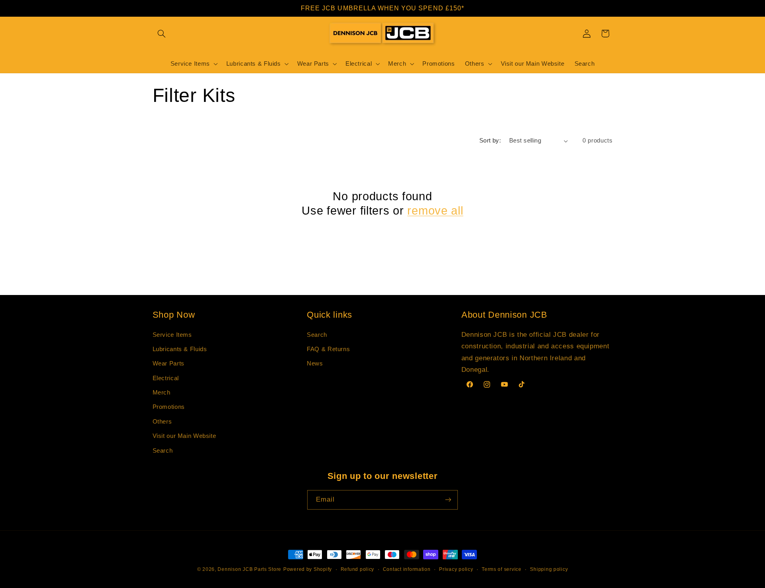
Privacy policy (456, 569)
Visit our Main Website (184, 436)
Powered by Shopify (307, 569)
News (315, 363)
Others (162, 421)
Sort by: (490, 140)
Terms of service (502, 569)
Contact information (407, 569)
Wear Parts (168, 363)
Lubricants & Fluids (180, 349)
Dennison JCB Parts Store (249, 569)
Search (163, 450)
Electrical (166, 378)
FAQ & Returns (328, 349)
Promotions (169, 407)
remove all (435, 210)
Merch (162, 392)
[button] (162, 33)
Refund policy (358, 569)
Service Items (172, 335)
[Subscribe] (448, 500)
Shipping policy (549, 569)
